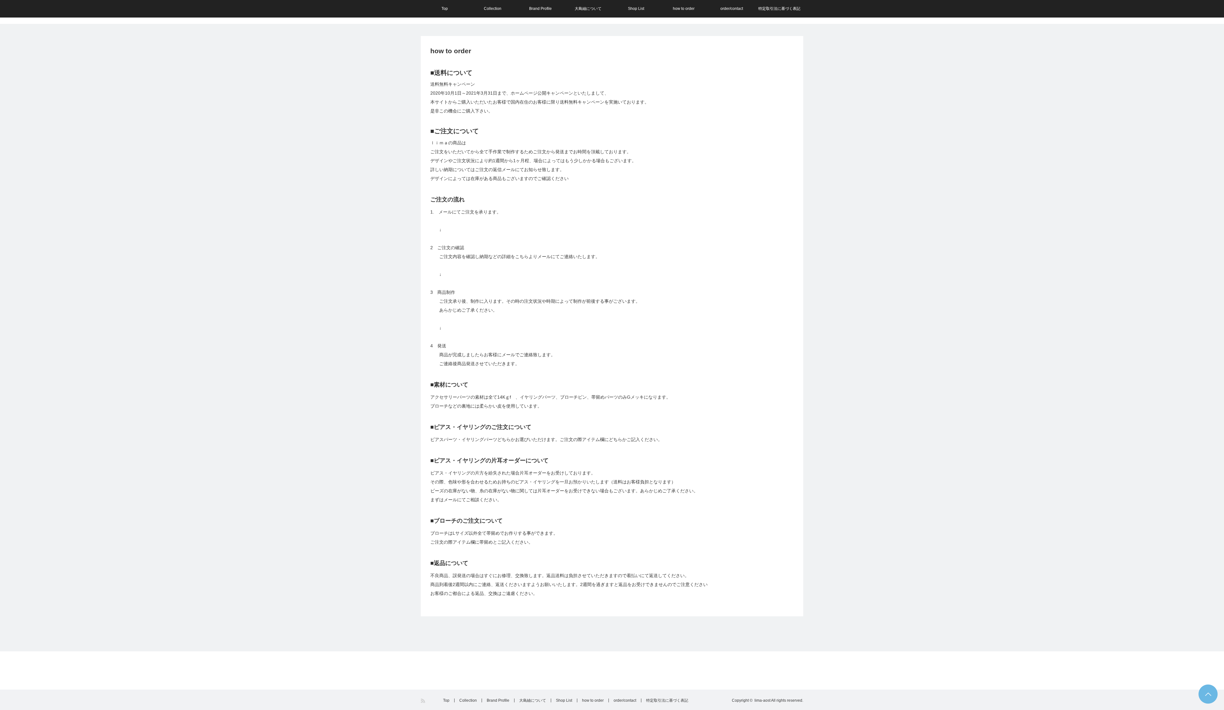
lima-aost (762, 700)
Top (444, 8)
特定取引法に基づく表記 (779, 8)
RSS (423, 701)
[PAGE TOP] (1208, 694)
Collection (492, 8)
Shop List (636, 8)
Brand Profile (540, 8)
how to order (684, 8)
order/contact (731, 8)
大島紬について (588, 8)
